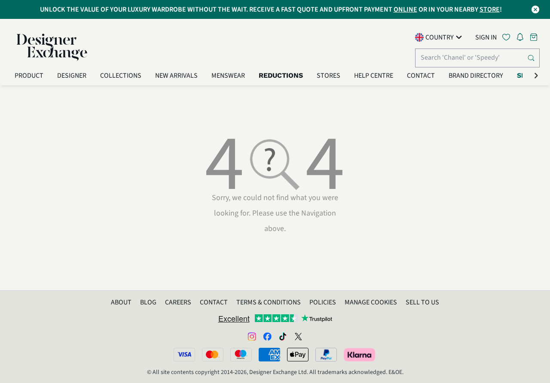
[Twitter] (298, 336)
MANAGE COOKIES (371, 302)
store (490, 9)
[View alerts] (522, 38)
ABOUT (121, 302)
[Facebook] (267, 336)
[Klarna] (360, 354)
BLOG (148, 302)
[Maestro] (241, 354)
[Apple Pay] (298, 354)
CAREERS (178, 302)
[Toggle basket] (534, 37)
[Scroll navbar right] (536, 75)
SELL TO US (422, 302)
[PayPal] (326, 354)
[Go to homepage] (52, 47)
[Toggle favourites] (508, 37)
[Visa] (184, 354)
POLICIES (322, 302)
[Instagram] (252, 336)
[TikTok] (282, 336)
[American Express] (269, 354)
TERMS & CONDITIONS (268, 302)
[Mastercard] (213, 354)
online (405, 9)
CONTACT (214, 302)
